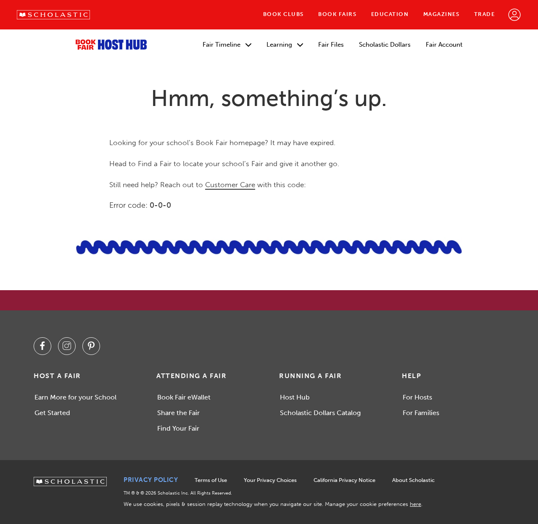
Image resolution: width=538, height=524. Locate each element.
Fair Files (331, 44)
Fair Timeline (222, 44)
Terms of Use (211, 480)
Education (390, 14)
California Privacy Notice (344, 480)
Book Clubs (283, 14)
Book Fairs (337, 14)
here (415, 504)
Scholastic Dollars (385, 44)
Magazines (441, 14)
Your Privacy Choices (270, 480)
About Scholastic (413, 480)
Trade (484, 14)
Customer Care (230, 184)
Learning (280, 44)
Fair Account (444, 44)
